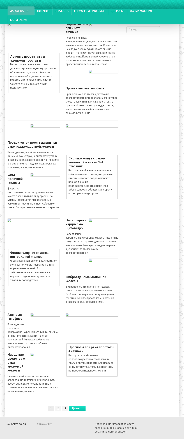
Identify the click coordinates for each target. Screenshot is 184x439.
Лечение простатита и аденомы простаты (27, 58)
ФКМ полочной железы (15, 179)
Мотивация (18, 20)
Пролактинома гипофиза (85, 88)
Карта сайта (18, 424)
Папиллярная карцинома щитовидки (76, 224)
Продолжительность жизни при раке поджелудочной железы (32, 144)
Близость (62, 11)
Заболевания (20, 11)
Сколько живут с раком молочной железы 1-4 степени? (86, 162)
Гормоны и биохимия (89, 11)
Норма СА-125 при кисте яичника (77, 28)
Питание (43, 11)
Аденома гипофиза (15, 316)
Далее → (77, 408)
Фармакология (141, 11)
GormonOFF (21, 4)
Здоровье (117, 11)
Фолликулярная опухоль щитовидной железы (29, 255)
